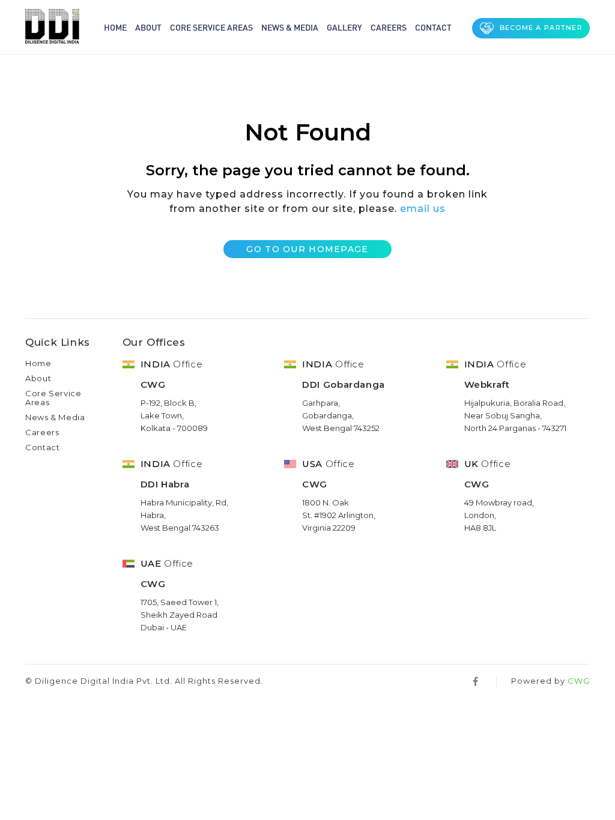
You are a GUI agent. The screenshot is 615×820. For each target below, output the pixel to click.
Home (115, 27)
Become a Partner (541, 27)
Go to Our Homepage (307, 249)
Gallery (344, 27)
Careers (389, 27)
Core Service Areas (211, 27)
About (148, 27)
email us (423, 208)
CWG (579, 681)
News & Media (289, 27)
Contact (433, 27)
